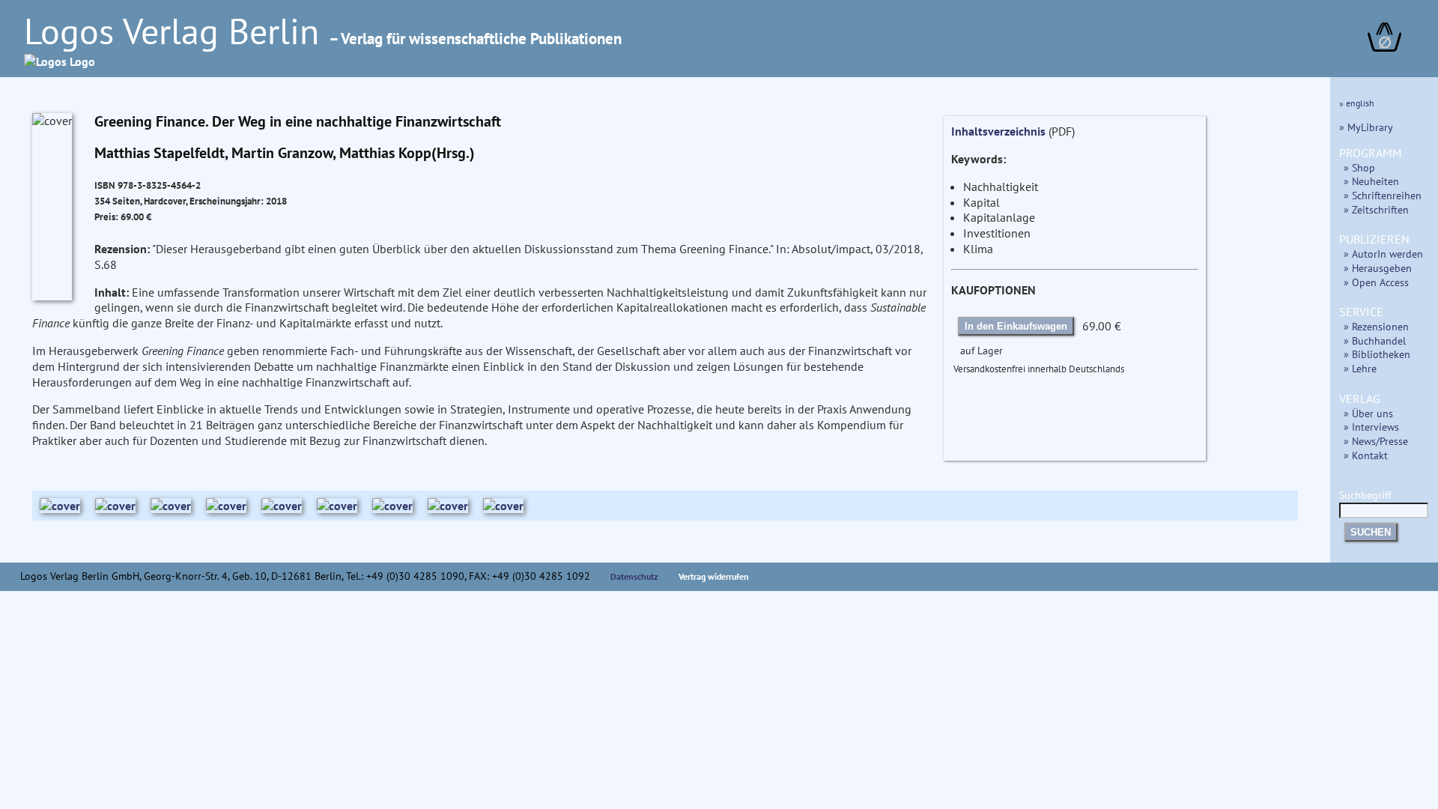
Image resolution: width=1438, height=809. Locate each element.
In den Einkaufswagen (1016, 326)
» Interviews (1371, 426)
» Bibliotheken (1377, 354)
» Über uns (1368, 413)
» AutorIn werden (1383, 253)
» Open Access (1376, 282)
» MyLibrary (1366, 127)
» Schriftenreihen (1383, 195)
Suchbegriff (1365, 495)
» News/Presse (1376, 441)
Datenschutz (634, 576)
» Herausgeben (1378, 268)
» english (1356, 103)
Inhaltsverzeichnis (998, 131)
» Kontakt (1366, 455)
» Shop (1359, 167)
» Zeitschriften (1376, 209)
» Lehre (1360, 368)
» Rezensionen (1376, 326)
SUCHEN (1370, 532)
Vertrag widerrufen (714, 576)
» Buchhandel (1375, 340)
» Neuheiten (1371, 181)
